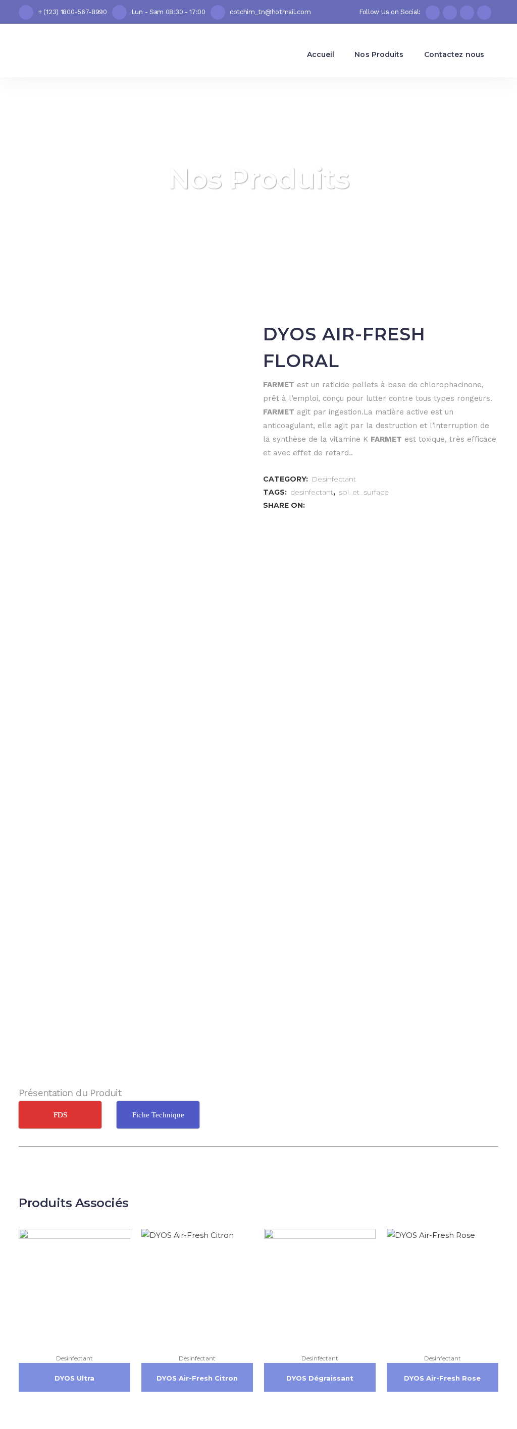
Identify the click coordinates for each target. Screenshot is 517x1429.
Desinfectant (334, 479)
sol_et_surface (364, 492)
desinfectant (311, 492)
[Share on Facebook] (312, 505)
